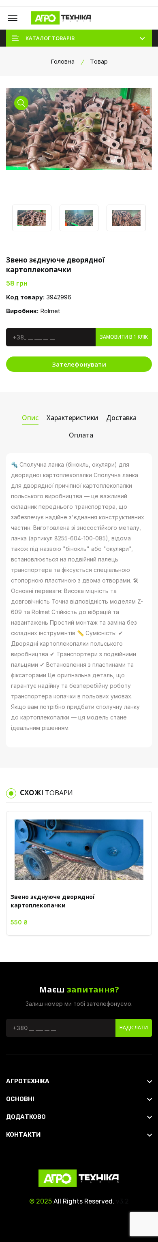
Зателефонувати (79, 364)
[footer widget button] (79, 1081)
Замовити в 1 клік (124, 336)
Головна (63, 61)
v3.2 (122, 1201)
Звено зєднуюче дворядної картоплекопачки (53, 901)
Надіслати (134, 1027)
